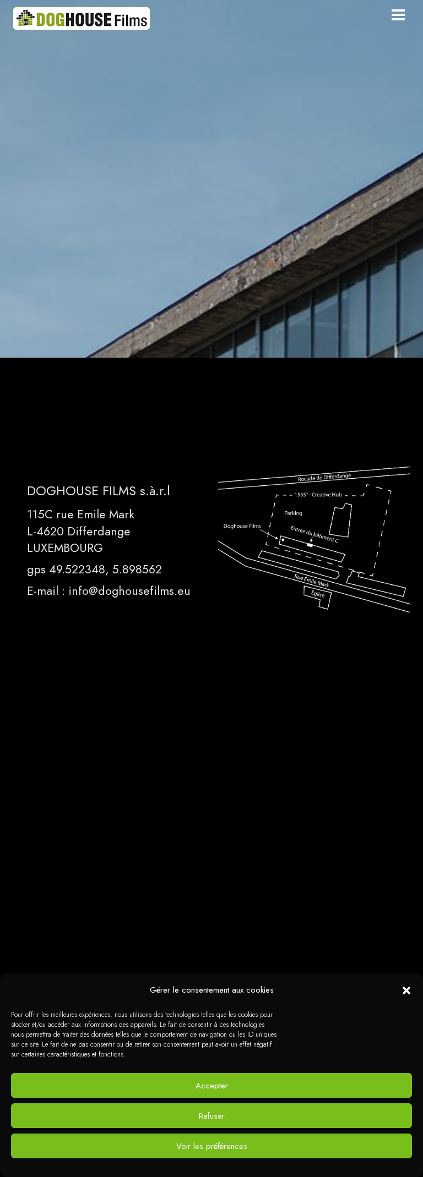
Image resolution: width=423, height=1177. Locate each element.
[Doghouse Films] (81, 24)
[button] (406, 990)
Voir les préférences (211, 1146)
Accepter (212, 1086)
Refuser (212, 1116)
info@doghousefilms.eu (129, 590)
